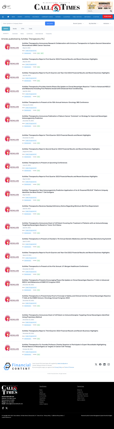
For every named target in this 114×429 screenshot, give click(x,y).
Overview (15, 33)
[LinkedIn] (104, 366)
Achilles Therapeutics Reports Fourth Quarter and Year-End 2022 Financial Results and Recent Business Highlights (66, 252)
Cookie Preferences (6, 417)
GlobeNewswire (27, 53)
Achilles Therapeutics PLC (31, 50)
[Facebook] (100, 366)
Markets (5, 28)
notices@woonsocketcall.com (14, 404)
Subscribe (107, 16)
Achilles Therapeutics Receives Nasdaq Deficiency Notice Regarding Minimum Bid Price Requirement (60, 206)
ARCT (42, 53)
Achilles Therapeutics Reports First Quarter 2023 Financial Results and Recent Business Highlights (60, 176)
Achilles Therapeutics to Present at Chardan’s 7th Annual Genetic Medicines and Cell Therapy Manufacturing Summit (66, 239)
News (22, 33)
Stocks (15, 28)
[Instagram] (108, 366)
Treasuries (49, 33)
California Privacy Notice (58, 415)
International (39, 33)
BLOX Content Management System (95, 415)
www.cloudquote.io (62, 363)
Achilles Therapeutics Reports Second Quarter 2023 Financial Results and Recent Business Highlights (61, 149)
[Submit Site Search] (111, 11)
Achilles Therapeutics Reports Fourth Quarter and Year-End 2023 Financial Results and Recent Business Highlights (66, 73)
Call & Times (13, 415)
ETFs (22, 28)
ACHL (38, 53)
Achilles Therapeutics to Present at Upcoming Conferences (44, 163)
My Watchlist (92, 23)
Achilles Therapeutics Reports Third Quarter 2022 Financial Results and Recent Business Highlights (60, 331)
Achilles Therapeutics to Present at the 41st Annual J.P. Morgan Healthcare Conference (55, 266)
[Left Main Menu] (3, 17)
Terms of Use (40, 415)
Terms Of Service (69, 367)
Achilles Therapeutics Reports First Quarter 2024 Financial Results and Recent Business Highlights (60, 59)
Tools (30, 28)
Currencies (30, 33)
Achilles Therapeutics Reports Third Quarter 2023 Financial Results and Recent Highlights (56, 135)
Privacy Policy (58, 367)
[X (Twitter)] (96, 366)
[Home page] (57, 7)
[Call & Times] (19, 390)
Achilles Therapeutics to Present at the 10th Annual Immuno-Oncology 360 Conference (55, 102)
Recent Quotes (77, 23)
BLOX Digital (109, 415)
